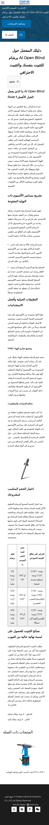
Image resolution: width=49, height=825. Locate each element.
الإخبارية (22, 8)
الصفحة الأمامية (9, 8)
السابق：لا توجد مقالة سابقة (20, 714)
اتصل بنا (9, 34)
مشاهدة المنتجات (16, 23)
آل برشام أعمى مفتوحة (27, 361)
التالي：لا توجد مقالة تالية (19, 719)
